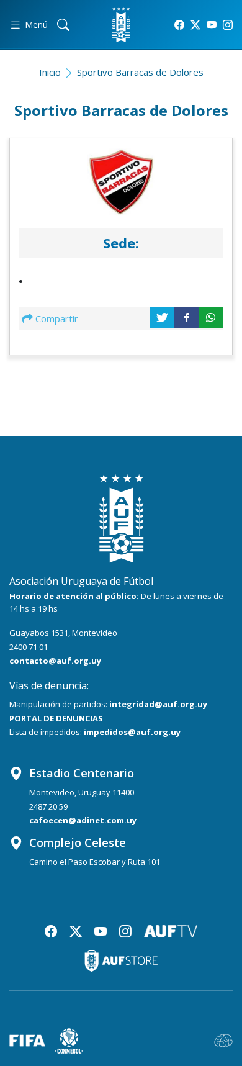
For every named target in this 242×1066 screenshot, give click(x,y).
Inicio (50, 72)
